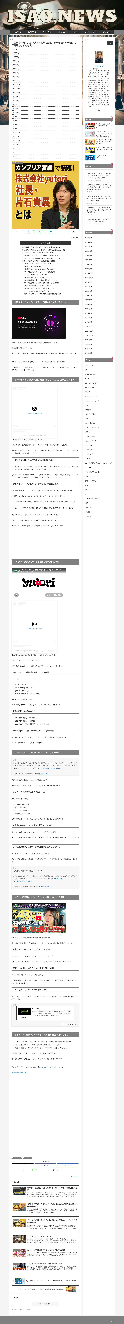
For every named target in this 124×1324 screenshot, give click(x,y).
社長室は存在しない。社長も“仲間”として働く (39, 277)
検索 (86, 40)
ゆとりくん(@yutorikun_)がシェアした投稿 (34, 435)
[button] (62, 232)
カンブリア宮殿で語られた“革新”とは (36, 274)
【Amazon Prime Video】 (20, 1073)
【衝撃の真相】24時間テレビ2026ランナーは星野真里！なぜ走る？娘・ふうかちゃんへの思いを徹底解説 (99, 187)
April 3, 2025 (45, 774)
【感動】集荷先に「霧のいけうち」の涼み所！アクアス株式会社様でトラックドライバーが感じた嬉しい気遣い (99, 175)
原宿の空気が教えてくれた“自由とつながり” (38, 285)
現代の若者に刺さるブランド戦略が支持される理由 (39, 261)
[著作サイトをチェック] (99, 110)
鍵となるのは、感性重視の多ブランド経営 (38, 263)
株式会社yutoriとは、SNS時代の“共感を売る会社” (40, 269)
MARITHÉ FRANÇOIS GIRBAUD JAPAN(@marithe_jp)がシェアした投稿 (34, 651)
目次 (42, 243)
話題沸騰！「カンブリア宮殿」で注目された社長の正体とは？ (42, 247)
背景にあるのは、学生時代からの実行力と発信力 (40, 252)
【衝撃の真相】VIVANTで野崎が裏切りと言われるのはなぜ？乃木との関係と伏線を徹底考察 (99, 210)
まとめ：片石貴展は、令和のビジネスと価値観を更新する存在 (42, 294)
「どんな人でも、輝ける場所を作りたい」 (38, 291)
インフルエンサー (17, 1157)
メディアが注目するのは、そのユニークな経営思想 (39, 272)
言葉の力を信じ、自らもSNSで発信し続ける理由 (40, 288)
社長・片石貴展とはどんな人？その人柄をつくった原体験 (41, 283)
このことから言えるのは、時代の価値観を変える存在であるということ (46, 258)
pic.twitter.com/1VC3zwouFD (23, 881)
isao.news (99, 66)
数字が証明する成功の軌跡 (33, 266)
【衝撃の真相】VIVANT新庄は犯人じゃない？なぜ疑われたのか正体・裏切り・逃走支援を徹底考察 (99, 198)
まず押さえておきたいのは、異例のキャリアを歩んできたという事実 (44, 250)
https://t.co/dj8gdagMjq (54, 878)
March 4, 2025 (45, 886)
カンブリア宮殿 (28, 1157)
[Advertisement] (45, 545)
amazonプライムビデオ (47, 1067)
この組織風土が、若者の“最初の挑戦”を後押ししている (41, 280)
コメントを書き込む (45, 1304)
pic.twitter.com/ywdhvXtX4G (51, 768)
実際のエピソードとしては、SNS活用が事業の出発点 (41, 255)
